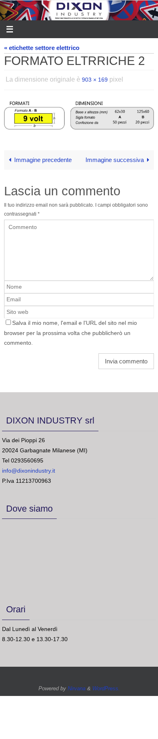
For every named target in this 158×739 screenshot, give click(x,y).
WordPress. (106, 686)
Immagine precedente (43, 157)
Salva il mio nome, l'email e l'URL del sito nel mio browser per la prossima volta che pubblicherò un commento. (70, 331)
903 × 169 (95, 79)
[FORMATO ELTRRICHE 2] (79, 113)
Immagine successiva (114, 157)
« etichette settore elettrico (41, 47)
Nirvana (76, 686)
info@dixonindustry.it (28, 468)
